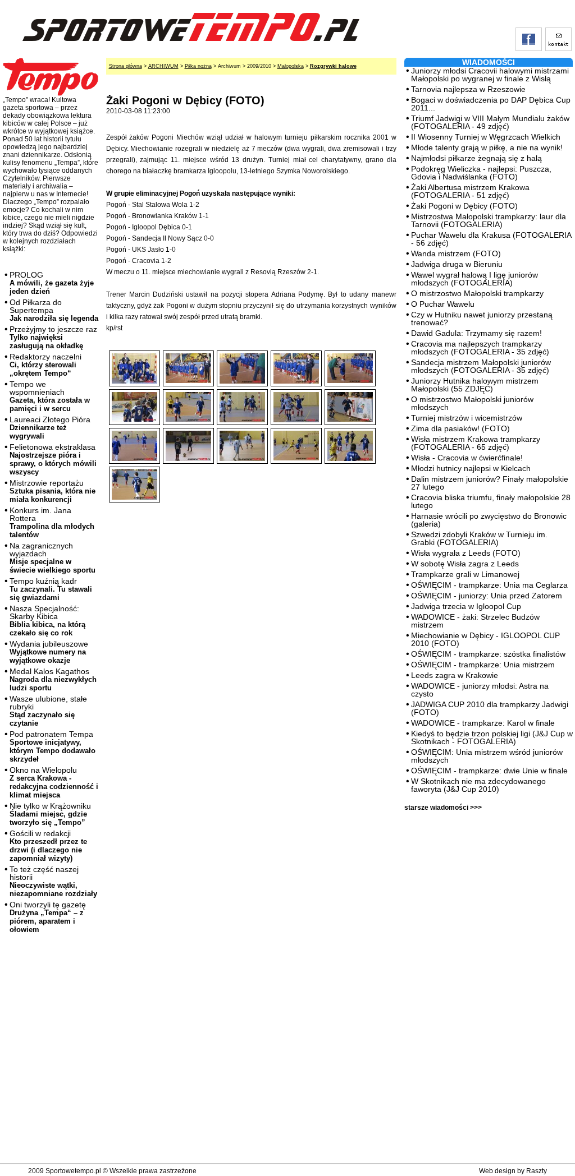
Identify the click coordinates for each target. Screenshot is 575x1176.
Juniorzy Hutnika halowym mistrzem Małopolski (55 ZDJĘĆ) (475, 384)
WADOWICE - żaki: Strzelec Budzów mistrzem (475, 620)
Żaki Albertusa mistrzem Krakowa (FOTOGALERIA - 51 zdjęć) (470, 191)
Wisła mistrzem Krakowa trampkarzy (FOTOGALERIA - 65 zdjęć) (475, 443)
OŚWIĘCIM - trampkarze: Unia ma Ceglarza (489, 584)
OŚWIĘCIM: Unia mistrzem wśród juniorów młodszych (487, 756)
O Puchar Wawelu (442, 303)
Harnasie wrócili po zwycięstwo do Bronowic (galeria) (489, 519)
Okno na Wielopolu (54, 782)
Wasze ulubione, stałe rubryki (48, 710)
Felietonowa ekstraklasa (53, 459)
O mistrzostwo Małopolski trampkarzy (477, 293)
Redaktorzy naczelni (45, 364)
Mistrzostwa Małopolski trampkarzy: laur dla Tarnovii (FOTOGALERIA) (488, 220)
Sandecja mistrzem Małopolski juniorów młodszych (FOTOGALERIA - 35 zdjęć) (481, 366)
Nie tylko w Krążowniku (50, 814)
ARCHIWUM (163, 66)
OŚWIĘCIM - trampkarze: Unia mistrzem (483, 664)
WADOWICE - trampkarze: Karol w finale (483, 722)
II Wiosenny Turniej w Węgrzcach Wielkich (485, 136)
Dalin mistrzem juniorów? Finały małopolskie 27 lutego (489, 482)
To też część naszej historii (53, 881)
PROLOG (52, 283)
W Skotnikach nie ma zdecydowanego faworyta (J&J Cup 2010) (478, 785)
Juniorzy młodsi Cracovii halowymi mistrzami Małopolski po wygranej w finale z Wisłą (490, 74)
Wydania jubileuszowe (49, 652)
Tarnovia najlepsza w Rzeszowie (468, 89)
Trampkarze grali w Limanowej (465, 574)
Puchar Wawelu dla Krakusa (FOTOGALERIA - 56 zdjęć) (491, 238)
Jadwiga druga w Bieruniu (457, 264)
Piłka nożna (198, 66)
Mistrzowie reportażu (52, 491)
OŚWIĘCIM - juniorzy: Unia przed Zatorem (486, 595)
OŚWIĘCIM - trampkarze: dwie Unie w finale (489, 770)
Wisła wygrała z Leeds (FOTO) (466, 552)
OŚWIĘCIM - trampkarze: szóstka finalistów (488, 653)
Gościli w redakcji (48, 846)
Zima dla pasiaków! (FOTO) (460, 428)
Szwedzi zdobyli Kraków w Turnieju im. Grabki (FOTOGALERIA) (479, 538)
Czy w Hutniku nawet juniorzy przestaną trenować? (482, 318)
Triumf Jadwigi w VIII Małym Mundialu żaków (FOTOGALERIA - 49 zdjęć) (490, 122)
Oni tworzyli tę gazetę (48, 917)
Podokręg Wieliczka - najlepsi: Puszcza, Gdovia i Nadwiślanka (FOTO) (481, 172)
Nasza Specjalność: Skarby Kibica (47, 620)
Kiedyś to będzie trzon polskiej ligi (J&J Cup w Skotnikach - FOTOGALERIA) (492, 737)
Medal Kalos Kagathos (53, 679)
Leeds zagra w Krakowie (454, 675)
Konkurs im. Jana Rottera (52, 522)
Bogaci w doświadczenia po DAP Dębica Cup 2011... (491, 103)
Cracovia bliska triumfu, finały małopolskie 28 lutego (491, 501)
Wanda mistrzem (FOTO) (456, 253)
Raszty (536, 1171)
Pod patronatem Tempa (52, 746)
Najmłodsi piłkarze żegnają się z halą (476, 158)
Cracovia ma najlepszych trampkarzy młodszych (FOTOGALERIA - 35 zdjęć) (480, 347)
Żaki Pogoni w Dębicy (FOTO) (464, 205)
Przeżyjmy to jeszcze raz (53, 337)
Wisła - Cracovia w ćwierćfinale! (467, 457)
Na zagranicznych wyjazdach (52, 557)
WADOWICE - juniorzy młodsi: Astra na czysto (480, 689)
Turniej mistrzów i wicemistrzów (466, 417)
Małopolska (290, 66)
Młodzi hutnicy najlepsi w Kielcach (471, 468)
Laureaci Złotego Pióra (50, 427)
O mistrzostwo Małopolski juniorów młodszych (472, 403)
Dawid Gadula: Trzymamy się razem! (476, 333)
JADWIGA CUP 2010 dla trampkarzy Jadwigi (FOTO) (489, 708)
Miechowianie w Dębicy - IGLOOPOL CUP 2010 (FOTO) (485, 639)
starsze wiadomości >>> (443, 807)
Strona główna (125, 66)
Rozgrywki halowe (333, 66)
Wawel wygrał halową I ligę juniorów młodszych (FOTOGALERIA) (474, 278)
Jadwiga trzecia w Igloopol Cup (466, 606)
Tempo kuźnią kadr (51, 589)
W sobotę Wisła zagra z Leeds (465, 563)
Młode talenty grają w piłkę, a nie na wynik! (487, 147)
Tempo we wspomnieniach (50, 396)
